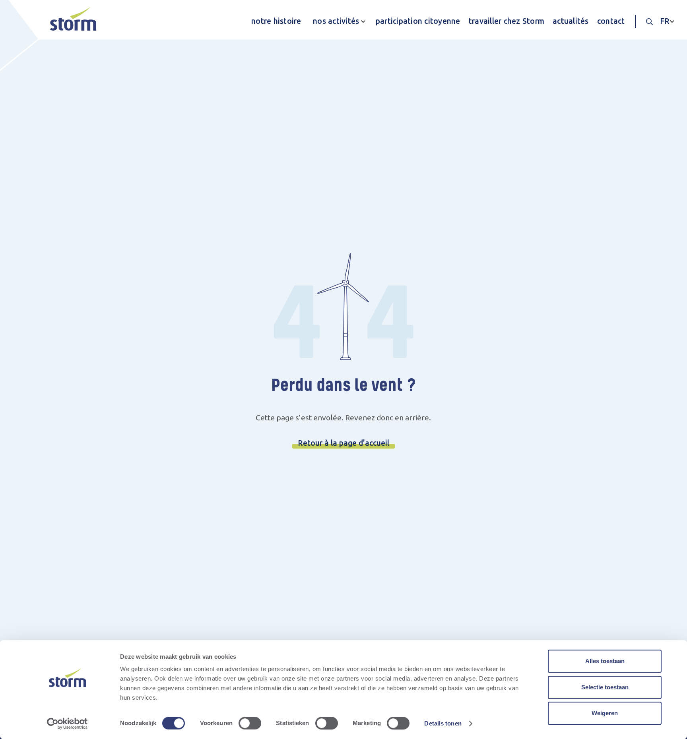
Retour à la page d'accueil (343, 443)
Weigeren (605, 713)
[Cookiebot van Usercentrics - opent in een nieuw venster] (67, 723)
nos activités (336, 21)
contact (611, 21)
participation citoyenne (418, 21)
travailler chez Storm (506, 21)
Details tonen (442, 723)
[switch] (250, 723)
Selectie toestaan (605, 687)
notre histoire (276, 21)
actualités (571, 21)
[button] (337, 21)
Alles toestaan (605, 661)
